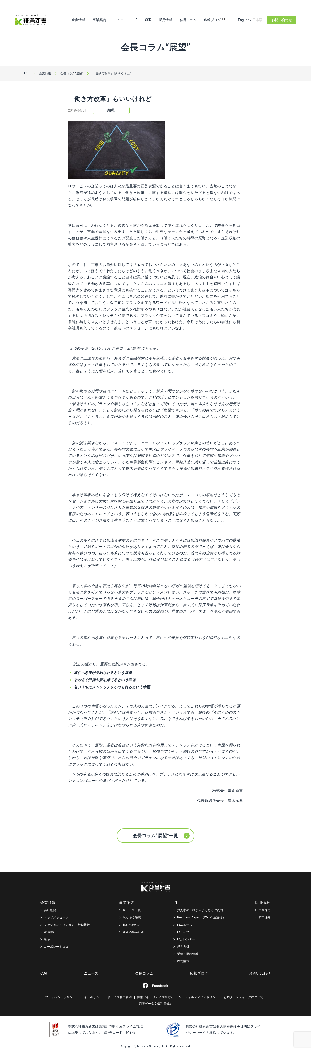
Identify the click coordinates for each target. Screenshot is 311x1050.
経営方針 (183, 946)
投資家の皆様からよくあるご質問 (200, 910)
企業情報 (78, 20)
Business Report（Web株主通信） (201, 917)
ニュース (120, 20)
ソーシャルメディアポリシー (199, 997)
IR (136, 20)
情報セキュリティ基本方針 (155, 997)
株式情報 (183, 961)
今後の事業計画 (133, 932)
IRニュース (184, 924)
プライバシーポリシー (60, 997)
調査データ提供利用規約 (156, 1003)
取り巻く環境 (132, 917)
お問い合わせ (282, 20)
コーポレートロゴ (56, 946)
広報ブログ (213, 20)
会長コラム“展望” (71, 73)
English (243, 20)
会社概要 (50, 910)
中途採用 (265, 910)
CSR (148, 20)
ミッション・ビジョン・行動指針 (67, 924)
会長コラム (188, 20)
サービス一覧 (132, 910)
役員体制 (50, 932)
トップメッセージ (56, 917)
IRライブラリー (188, 932)
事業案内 (99, 20)
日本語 (257, 20)
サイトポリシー (91, 997)
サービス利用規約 (119, 997)
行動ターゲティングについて (244, 997)
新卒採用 (265, 917)
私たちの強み (132, 924)
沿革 (47, 939)
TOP (26, 73)
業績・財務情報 (188, 954)
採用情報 (165, 20)
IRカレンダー (186, 939)
